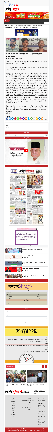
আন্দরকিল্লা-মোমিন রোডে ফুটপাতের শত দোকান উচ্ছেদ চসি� (33, 275)
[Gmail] (34, 118)
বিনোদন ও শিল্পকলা (8, 27)
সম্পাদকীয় (13, 414)
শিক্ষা (20, 27)
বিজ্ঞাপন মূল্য (8, 3)
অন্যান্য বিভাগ (35, 27)
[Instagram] (20, 118)
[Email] (31, 118)
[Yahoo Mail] (23, 118)
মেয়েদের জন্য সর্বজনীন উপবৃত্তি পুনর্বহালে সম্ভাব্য (30, 256)
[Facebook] (7, 118)
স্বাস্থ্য (13, 416)
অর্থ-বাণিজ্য (35, 25)
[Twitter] (10, 118)
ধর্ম (30, 27)
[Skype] (29, 118)
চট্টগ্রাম (12, 25)
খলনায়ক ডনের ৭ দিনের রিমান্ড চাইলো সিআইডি (30, 269)
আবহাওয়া (13, 403)
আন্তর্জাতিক (29, 25)
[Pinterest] (15, 118)
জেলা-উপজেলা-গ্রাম (22, 25)
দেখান (26, 322)
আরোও (26, 280)
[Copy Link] (37, 118)
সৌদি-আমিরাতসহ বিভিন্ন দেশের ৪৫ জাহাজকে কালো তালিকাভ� (33, 262)
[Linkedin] (12, 118)
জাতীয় (16, 25)
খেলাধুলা (40, 25)
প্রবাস (24, 27)
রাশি (13, 411)
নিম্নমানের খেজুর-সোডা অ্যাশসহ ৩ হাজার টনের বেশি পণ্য (32, 249)
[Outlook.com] (39, 118)
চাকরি (27, 27)
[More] (42, 118)
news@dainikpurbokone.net (28, 400)
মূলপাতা (7, 25)
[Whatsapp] (18, 118)
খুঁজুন (46, 135)
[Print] (26, 118)
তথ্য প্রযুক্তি (16, 27)
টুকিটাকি (13, 409)
